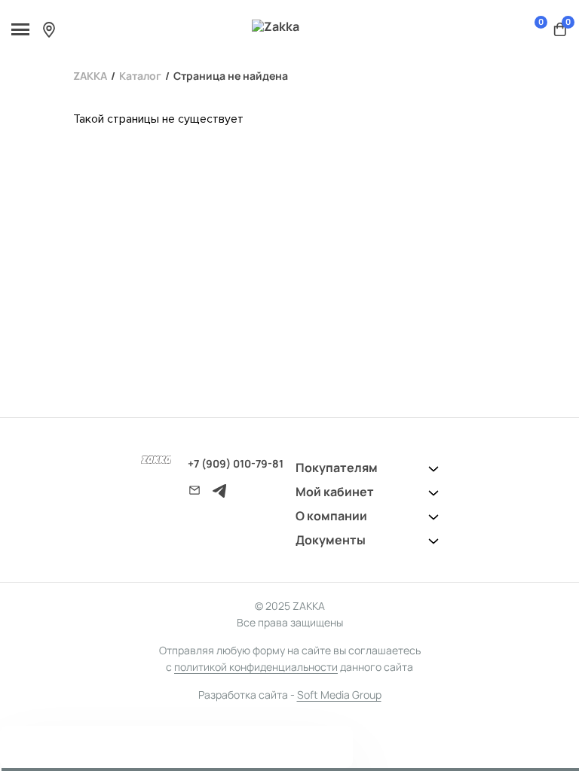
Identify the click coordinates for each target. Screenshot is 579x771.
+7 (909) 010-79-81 (235, 463)
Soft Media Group (339, 694)
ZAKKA (90, 76)
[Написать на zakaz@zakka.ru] (194, 490)
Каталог (140, 76)
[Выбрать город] (49, 29)
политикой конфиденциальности (256, 667)
